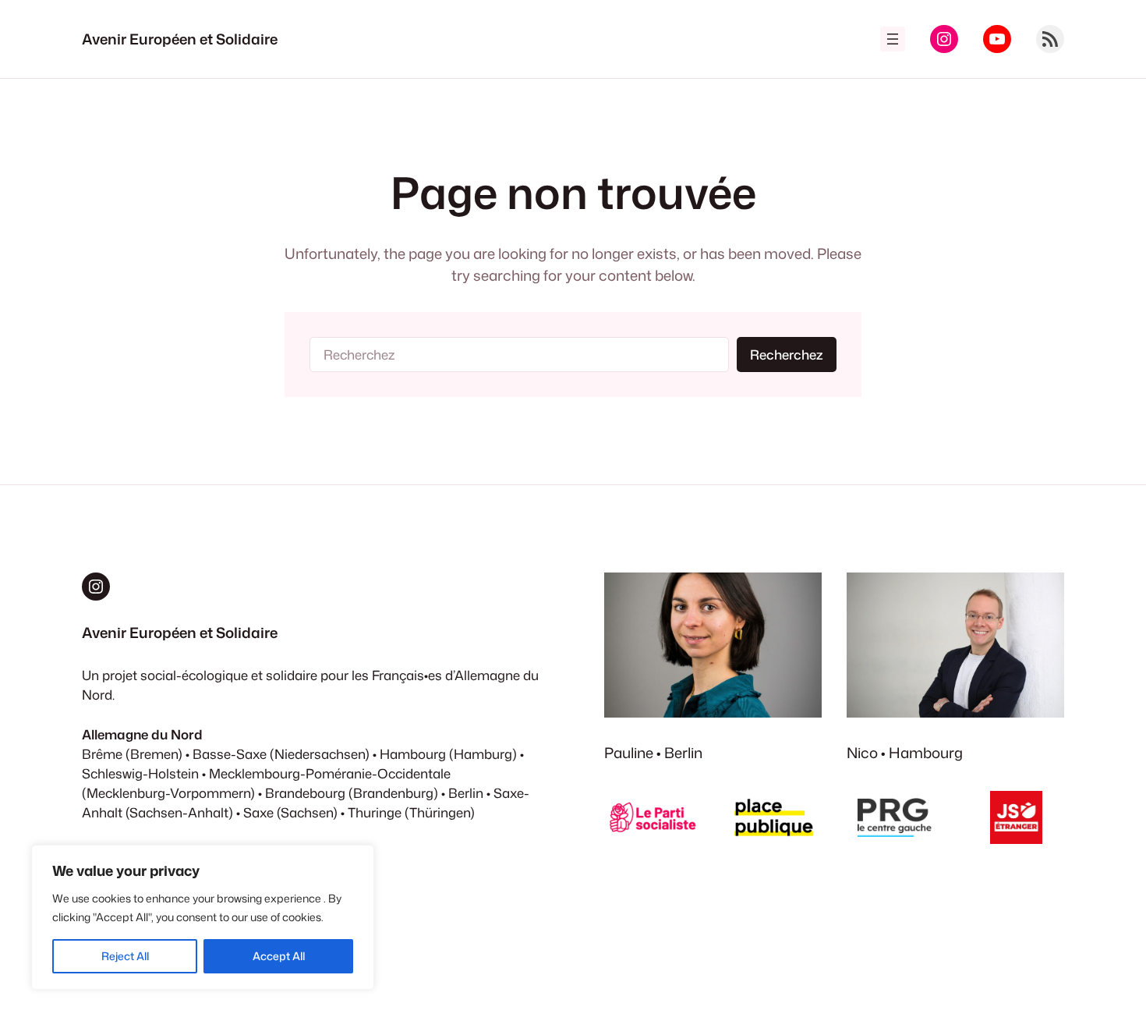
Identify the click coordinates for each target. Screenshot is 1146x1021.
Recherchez (786, 354)
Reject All (125, 955)
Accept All (279, 955)
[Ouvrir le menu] (892, 39)
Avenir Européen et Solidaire (180, 39)
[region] (202, 917)
